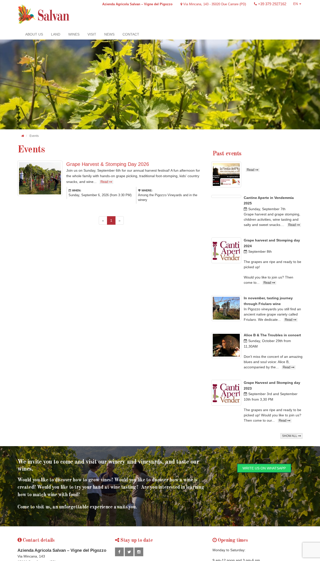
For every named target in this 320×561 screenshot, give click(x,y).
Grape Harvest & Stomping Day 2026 (107, 164)
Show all (290, 436)
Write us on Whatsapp (264, 468)
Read (104, 182)
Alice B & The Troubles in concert (272, 335)
